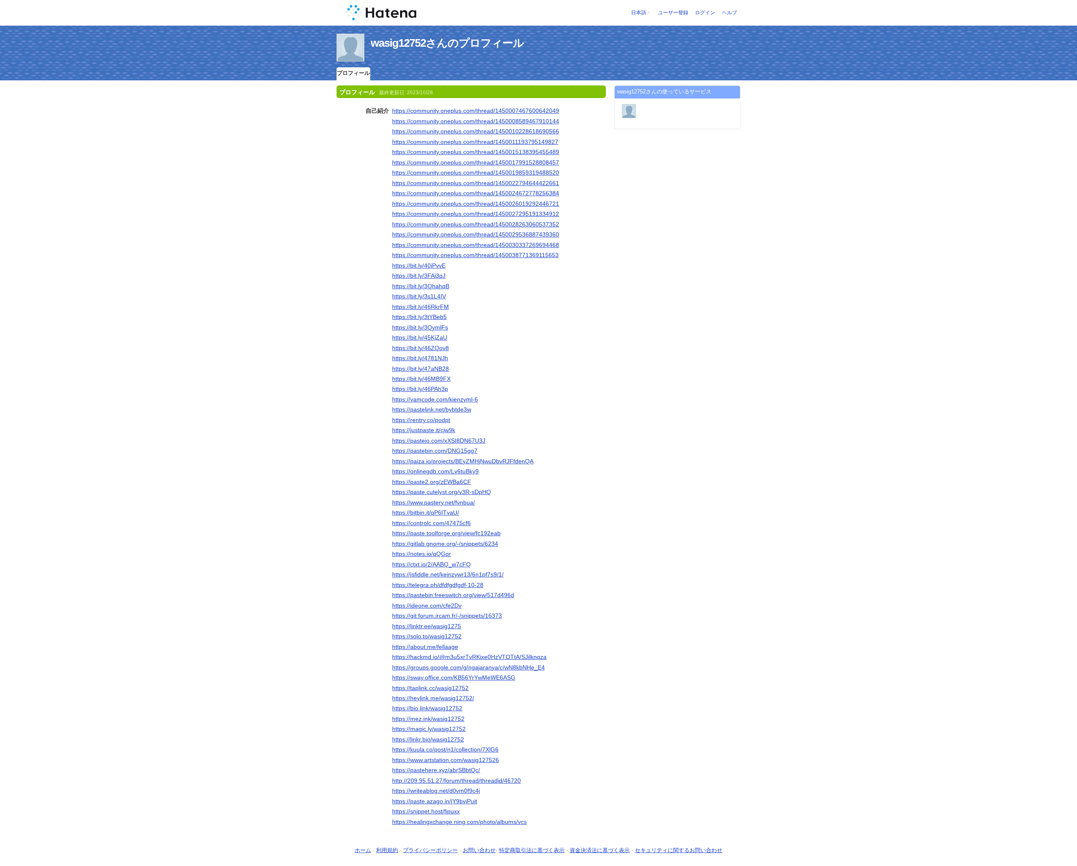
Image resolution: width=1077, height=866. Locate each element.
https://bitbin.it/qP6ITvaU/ (425, 512)
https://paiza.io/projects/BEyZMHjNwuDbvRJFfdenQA (462, 461)
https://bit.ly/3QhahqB (420, 286)
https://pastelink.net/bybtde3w (431, 409)
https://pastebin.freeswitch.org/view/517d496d (453, 595)
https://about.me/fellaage (425, 646)
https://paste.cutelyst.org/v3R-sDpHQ (441, 492)
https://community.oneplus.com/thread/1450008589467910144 (475, 121)
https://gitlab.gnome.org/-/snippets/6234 (445, 543)
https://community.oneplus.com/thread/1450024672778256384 (475, 193)
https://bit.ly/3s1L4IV (419, 296)
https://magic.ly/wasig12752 (429, 728)
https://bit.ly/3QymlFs (420, 327)
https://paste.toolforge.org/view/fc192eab (446, 533)
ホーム (363, 850)
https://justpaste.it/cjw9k (423, 430)
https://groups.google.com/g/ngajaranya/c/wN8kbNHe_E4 (468, 667)
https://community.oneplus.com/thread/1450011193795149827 (475, 141)
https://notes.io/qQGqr (421, 553)
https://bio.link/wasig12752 (427, 708)
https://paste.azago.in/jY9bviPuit (434, 801)
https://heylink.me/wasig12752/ (433, 698)
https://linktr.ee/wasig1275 (426, 626)
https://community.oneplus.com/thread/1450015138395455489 (475, 152)
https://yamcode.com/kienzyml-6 (435, 399)
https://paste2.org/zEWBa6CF (431, 481)
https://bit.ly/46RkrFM (420, 306)
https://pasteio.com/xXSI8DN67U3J (438, 440)
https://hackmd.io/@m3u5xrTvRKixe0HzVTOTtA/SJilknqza (469, 656)
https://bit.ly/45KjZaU (419, 337)
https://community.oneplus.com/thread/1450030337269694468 (475, 245)
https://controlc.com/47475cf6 (431, 523)
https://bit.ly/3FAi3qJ (419, 275)
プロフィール (353, 73)
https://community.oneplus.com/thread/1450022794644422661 (475, 183)
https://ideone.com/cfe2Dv (427, 605)
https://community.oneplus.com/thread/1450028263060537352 (475, 224)
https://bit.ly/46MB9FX (421, 378)
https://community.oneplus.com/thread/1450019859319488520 (475, 172)
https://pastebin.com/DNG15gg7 (434, 450)
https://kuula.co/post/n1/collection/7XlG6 (445, 749)
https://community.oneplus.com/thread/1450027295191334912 (475, 213)
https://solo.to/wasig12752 (427, 636)
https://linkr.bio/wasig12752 (428, 739)
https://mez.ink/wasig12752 (428, 718)
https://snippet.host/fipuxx (426, 811)
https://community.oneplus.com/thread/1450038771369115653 (475, 255)
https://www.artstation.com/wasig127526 (445, 760)
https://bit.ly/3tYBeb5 (419, 316)
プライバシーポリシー (430, 850)
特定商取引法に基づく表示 (532, 850)
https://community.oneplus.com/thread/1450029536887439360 (475, 234)
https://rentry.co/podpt (421, 420)
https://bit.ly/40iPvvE (419, 265)
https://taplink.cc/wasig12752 (430, 688)
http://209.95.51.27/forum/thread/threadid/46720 (456, 780)
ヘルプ (729, 13)
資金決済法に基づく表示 (600, 850)
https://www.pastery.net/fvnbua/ (433, 502)
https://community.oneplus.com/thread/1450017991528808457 (475, 162)
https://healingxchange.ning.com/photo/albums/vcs (459, 821)
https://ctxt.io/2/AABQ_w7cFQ (431, 564)
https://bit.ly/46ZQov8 (420, 348)
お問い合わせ (479, 850)
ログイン (705, 13)
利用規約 (387, 850)
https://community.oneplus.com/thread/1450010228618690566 (475, 131)
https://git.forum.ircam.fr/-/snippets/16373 (447, 615)
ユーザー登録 (673, 13)
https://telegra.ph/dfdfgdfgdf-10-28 (437, 585)
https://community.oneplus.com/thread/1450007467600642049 (475, 110)
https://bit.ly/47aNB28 (420, 368)
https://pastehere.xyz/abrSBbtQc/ (436, 770)
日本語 (638, 13)
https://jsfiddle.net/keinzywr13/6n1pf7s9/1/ (448, 574)
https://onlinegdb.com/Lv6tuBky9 (435, 471)
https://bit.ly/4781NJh (420, 358)
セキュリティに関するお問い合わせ (678, 850)
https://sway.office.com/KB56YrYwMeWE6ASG (453, 677)
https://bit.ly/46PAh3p (420, 388)
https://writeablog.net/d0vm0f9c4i (436, 790)
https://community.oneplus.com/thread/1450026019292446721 (475, 203)
